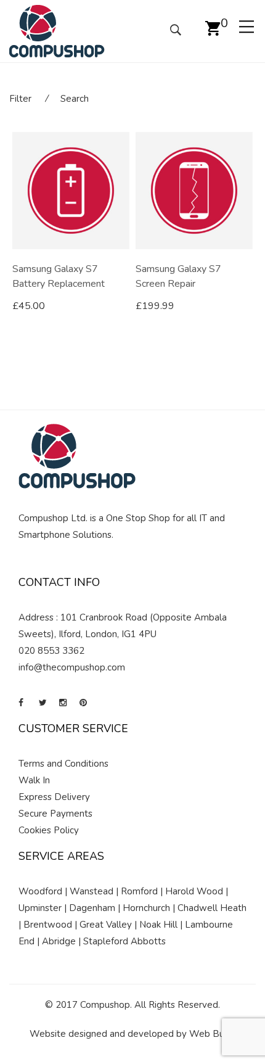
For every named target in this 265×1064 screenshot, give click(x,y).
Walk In (34, 780)
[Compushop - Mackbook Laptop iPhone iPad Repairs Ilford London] (57, 30)
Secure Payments (55, 813)
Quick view (124, 306)
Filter (20, 99)
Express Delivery (54, 797)
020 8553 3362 (51, 651)
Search (74, 99)
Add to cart (49, 306)
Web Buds (211, 1034)
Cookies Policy (48, 830)
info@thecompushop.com (71, 667)
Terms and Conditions (63, 763)
